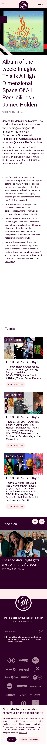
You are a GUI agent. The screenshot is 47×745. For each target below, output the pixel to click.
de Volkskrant (29, 214)
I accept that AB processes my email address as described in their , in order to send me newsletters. (25, 639)
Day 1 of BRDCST (29, 160)
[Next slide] (42, 521)
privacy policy (28, 639)
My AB (40, 4)
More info (23, 732)
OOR (27, 237)
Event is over (14, 384)
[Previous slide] (35, 521)
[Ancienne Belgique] (23, 5)
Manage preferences (29, 739)
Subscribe (41, 631)
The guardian (20, 200)
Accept (12, 739)
